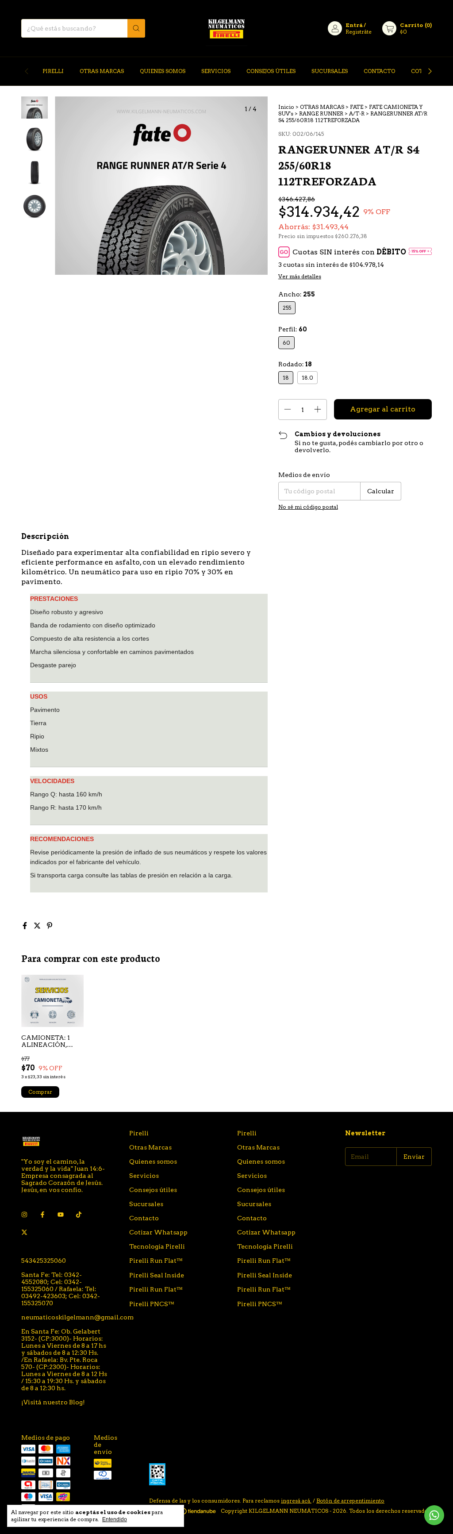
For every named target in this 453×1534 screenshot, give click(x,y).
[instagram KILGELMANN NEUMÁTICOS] (24, 1214)
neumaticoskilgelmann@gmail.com (77, 1317)
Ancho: (296, 294)
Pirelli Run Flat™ (156, 1260)
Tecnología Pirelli (157, 1246)
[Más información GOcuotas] (420, 252)
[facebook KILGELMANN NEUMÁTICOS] (42, 1214)
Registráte (359, 31)
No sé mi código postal (308, 507)
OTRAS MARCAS (322, 107)
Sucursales (329, 71)
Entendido (114, 1519)
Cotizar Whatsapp (158, 1232)
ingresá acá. (296, 1500)
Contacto (379, 71)
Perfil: (292, 329)
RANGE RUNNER (321, 113)
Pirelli (53, 71)
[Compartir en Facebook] (25, 926)
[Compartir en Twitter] (38, 926)
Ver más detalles (299, 276)
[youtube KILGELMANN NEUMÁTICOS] (61, 1214)
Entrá (354, 25)
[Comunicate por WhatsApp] (434, 1515)
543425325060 (43, 1260)
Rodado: (295, 364)
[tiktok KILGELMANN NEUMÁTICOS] (79, 1214)
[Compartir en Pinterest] (49, 926)
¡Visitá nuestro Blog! (53, 1402)
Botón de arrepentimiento (350, 1500)
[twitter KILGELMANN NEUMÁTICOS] (24, 1232)
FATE (356, 107)
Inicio (286, 107)
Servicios (215, 71)
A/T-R (357, 113)
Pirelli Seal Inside (156, 1275)
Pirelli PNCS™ (151, 1303)
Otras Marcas (102, 71)
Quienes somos (162, 71)
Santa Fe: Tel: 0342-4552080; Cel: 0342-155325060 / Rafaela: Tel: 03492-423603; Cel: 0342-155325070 (60, 1289)
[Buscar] (136, 28)
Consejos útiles (271, 71)
